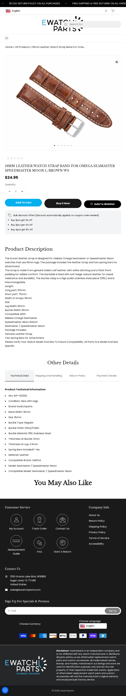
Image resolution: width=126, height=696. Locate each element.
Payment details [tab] (107, 375)
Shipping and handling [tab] (48, 375)
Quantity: (10, 184)
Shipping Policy (98, 526)
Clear (113, 24)
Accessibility (96, 544)
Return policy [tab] (77, 375)
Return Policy (97, 521)
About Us (94, 515)
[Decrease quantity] (9, 191)
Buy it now (63, 203)
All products (22, 47)
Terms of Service (99, 538)
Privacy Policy (97, 532)
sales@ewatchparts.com (25, 590)
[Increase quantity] (22, 191)
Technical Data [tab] (19, 375)
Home (9, 47)
